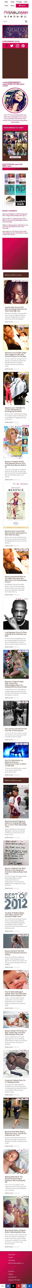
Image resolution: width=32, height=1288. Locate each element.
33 (22, 1099)
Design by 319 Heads (14, 1280)
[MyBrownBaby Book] (10, 179)
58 (22, 1150)
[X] (13, 1286)
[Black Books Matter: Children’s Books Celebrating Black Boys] (16, 1227)
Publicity (10, 1274)
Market (23, 6)
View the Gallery (15, 157)
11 (21, 599)
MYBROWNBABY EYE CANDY (13, 128)
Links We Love (12, 1277)
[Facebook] (8, 1286)
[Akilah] (10, 190)
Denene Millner (6, 218)
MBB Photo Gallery (23, 426)
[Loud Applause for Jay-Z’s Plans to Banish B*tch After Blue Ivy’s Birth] (16, 629)
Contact (10, 1257)
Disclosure (11, 1271)
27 (21, 550)
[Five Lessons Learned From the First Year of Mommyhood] (16, 725)
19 (18, 280)
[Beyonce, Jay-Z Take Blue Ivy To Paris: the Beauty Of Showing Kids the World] (16, 404)
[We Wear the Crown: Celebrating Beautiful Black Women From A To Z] (9, 138)
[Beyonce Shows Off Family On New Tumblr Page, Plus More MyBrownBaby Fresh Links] (16, 1027)
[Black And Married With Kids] (10, 201)
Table (25, 2)
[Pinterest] (18, 1286)
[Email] (24, 1286)
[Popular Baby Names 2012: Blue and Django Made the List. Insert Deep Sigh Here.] (16, 304)
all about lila (24, 280)
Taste (6, 6)
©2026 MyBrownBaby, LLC (16, 1263)
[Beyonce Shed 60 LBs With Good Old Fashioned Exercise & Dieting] (16, 948)
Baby (12, 2)
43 (21, 744)
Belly (6, 2)
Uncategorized (24, 484)
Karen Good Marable (8, 214)
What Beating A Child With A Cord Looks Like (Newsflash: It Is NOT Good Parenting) (15, 220)
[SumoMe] (29, 1286)
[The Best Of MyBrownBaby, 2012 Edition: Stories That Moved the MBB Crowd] (16, 909)
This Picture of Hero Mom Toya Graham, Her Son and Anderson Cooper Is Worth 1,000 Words (15, 233)
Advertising (11, 1260)
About (13, 6)
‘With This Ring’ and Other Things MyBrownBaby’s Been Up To (14, 214)
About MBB (11, 1254)
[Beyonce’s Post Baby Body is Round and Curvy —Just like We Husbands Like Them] (16, 1128)
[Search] (26, 21)
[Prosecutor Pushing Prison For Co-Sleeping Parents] (16, 1077)
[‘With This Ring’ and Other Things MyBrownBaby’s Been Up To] (21, 138)
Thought (19, 2)
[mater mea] (21, 201)
